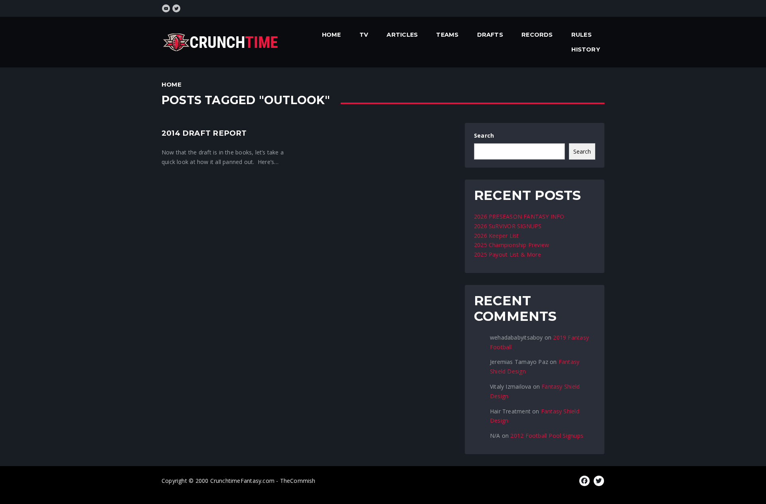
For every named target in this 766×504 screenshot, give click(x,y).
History (585, 49)
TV (363, 34)
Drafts (490, 34)
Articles (402, 34)
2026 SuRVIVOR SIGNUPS (507, 226)
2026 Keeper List (496, 235)
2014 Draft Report (204, 133)
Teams (447, 34)
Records (537, 34)
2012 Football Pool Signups (546, 435)
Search (484, 135)
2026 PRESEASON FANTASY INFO (519, 216)
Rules (581, 34)
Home (331, 34)
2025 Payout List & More (507, 254)
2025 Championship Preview (511, 245)
